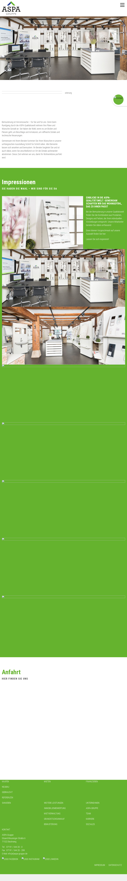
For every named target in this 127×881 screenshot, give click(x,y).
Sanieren (6, 803)
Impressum (99, 865)
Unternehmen (92, 803)
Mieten (47, 781)
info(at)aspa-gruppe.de (17, 853)
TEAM (88, 813)
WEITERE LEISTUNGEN (53, 803)
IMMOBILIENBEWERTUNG (55, 808)
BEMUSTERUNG (50, 824)
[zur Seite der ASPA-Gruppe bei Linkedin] (50, 859)
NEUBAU (5, 786)
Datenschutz (115, 865)
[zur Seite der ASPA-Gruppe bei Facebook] (10, 859)
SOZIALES (90, 824)
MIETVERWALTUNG (52, 813)
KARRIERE (90, 819)
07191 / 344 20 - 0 (14, 847)
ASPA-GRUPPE (92, 808)
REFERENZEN (7, 797)
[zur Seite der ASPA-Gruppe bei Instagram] (30, 859)
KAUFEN (5, 781)
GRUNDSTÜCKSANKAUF (54, 819)
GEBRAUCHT (7, 792)
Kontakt (6, 829)
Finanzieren (92, 781)
